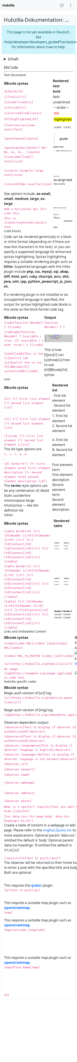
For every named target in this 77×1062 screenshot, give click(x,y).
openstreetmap (17, 908)
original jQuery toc (57, 830)
